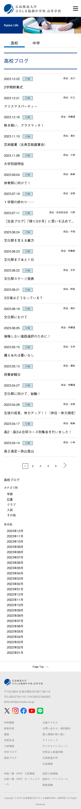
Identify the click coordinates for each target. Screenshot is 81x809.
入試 (10, 509)
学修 (10, 494)
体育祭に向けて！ (17, 183)
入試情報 (9, 746)
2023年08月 (15, 552)
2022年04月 (15, 636)
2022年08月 (15, 615)
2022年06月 (15, 626)
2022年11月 (15, 599)
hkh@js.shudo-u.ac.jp (22, 702)
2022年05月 (15, 631)
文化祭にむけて (15, 317)
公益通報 (47, 764)
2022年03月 (15, 642)
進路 (6, 734)
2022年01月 (15, 652)
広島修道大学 (50, 758)
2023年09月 (15, 546)
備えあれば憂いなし (19, 355)
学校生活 (9, 740)
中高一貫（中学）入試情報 (19, 773)
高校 (14, 43)
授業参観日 (12, 374)
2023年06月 (15, 562)
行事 (27, 79)
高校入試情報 (50, 773)
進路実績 (47, 785)
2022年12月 (15, 594)
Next (65, 465)
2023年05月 (15, 568)
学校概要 (9, 722)
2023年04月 (15, 573)
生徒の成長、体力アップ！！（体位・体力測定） (40, 413)
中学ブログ (10, 752)
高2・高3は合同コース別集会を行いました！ (38, 432)
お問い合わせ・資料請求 (56, 728)
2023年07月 (15, 557)
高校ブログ (10, 758)
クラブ (11, 504)
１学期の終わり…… (19, 202)
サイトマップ (50, 740)
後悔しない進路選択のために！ (27, 336)
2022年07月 (15, 620)
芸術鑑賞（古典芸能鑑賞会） (25, 144)
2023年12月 (15, 530)
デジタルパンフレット (55, 746)
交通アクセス (50, 722)
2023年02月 (15, 583)
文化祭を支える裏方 (19, 240)
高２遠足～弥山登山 (19, 451)
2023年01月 (15, 589)
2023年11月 (15, 536)
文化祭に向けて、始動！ (22, 393)
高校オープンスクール (55, 779)
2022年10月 (15, 605)
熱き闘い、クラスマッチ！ (24, 125)
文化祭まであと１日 (19, 259)
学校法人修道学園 (52, 752)
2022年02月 (15, 647)
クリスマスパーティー (20, 106)
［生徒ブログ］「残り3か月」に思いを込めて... (39, 221)
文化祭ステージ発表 (20, 278)
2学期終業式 (13, 87)
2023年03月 (15, 578)
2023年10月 (15, 541)
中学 (36, 43)
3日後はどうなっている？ (23, 298)
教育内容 (9, 728)
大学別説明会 (14, 163)
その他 (11, 515)
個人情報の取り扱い (53, 734)
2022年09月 (15, 610)
